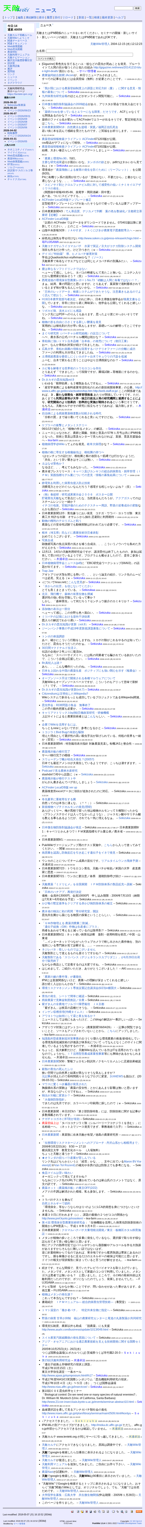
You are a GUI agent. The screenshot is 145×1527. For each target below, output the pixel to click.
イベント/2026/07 (17, 124)
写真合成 (47, 540)
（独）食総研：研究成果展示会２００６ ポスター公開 (77, 494)
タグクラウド (14, 82)
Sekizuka (48, 766)
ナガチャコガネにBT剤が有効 (61, 1118)
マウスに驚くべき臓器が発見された (64, 1084)
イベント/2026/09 (17, 119)
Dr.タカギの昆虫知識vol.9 (58, 379)
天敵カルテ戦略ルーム (19, 35)
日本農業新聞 (50, 1061)
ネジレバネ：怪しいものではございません (69, 949)
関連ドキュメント (17, 43)
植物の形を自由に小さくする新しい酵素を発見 (71, 322)
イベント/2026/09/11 (18, 116)
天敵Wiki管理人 (100, 43)
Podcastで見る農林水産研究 (60, 770)
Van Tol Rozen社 (65, 1165)
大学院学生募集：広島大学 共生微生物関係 (70, 1494)
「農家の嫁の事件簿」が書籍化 (62, 976)
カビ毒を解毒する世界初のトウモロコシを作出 (71, 368)
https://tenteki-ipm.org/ (20, 94)
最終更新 (107, 17)
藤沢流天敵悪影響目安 (19, 60)
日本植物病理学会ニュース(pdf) (62, 563)
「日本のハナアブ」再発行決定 (62, 891)
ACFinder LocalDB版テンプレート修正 (66, 199)
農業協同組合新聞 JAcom (58, 75)
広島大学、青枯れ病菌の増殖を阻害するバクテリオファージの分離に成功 (88, 348)
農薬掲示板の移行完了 (56, 751)
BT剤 (13, 164)
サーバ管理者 (19, 1524)
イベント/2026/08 (17, 121)
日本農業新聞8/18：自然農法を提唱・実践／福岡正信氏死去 (80, 127)
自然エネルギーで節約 (56, 1203)
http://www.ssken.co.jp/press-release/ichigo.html (109, 238)
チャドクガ (16, 179)
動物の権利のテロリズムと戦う (62, 520)
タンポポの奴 (95, 162)
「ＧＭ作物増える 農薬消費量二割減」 (66, 923)
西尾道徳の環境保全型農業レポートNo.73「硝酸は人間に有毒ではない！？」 (91, 280)
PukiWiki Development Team (129, 1523)
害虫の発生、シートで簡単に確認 (63, 996)
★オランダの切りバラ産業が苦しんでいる (69, 1157)
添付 (57, 17)
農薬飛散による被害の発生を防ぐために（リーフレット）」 (94, 169)
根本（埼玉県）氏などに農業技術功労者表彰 (70, 532)
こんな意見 (75, 582)
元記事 (46, 1076)
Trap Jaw (47, 570)
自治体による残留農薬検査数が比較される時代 (71, 413)
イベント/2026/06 (17, 127)
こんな (91, 716)
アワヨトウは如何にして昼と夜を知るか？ (69, 1015)
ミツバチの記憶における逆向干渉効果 (66, 616)
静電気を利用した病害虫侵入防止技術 (66, 482)
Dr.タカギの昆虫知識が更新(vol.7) (63, 689)
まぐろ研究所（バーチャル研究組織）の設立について (76, 333)
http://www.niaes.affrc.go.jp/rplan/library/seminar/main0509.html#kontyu (86, 1413)
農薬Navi (47, 1471)
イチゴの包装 (50, 505)
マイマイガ (16, 152)
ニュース (46, 10)
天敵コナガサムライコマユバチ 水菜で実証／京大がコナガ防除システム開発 (91, 246)
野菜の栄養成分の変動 (124, 505)
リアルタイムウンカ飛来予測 (119, 860)
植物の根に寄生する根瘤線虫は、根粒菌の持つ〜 (73, 452)
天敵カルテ (49, 1444)
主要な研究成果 (52, 162)
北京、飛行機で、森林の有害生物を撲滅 (67, 593)
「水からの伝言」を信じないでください (67, 586)
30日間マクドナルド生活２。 (60, 647)
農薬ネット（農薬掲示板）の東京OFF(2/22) (69, 1187)
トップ (8, 17)
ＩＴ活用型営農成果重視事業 (85, 1053)
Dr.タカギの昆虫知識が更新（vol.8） (65, 624)
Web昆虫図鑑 (14, 49)
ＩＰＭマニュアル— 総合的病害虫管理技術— (84, 1301)
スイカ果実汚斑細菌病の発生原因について (69, 1337)
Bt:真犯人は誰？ (52, 662)
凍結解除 (31, 17)
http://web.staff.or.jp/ (105, 390)
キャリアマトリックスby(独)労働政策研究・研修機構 (75, 712)
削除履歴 (12, 133)
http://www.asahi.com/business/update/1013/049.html (75, 1329)
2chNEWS (116, 1076)
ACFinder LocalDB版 (55, 218)
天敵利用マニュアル (54, 1464)
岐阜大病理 (94, 444)
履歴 (49, 17)
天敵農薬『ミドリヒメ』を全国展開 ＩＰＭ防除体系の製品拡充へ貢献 (87, 884)
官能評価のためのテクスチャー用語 (84, 505)
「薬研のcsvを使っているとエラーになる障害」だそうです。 (81, 111)
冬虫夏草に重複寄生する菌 (59, 799)
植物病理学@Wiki (53, 444)
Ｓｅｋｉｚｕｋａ (86, 1420)
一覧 (89, 17)
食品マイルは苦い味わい (57, 1172)
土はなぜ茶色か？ (53, 463)
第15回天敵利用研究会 (56, 1360)
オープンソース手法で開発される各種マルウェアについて (78, 678)
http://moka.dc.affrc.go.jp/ (106, 1424)
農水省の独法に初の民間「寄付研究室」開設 (70, 911)
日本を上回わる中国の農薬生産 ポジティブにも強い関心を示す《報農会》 (90, 670)
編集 (20, 17)
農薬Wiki (12, 51)
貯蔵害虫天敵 (50, 498)
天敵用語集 (13, 65)
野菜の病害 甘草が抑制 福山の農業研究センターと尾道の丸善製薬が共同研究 (92, 1318)
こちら (49, 123)
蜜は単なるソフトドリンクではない (64, 268)
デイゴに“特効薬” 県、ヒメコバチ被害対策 (69, 253)
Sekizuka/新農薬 (16, 105)
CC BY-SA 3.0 (136, 1521)
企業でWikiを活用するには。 (60, 724)
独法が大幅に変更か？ (56, 1095)
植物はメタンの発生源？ (57, 1294)
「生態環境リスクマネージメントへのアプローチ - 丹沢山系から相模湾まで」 (91, 1142)
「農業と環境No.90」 (55, 158)
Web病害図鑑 (14, 46)
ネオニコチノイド (20, 149)
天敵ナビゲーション (18, 57)
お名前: (41, 50)
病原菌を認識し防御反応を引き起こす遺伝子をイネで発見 (78, 852)
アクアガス (122, 498)
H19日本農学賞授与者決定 (59, 299)
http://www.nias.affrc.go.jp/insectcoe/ (64, 1386)
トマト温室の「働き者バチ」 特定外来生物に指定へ (76, 1310)
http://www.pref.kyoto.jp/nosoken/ (62, 1218)
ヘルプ (119, 17)
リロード (68, 17)
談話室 (11, 63)
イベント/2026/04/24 (19, 135)
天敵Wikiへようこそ (18, 37)
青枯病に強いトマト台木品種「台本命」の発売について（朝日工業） (86, 341)
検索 (97, 17)
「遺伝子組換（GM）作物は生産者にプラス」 (71, 926)
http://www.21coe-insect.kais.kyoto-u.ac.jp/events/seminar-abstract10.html (88, 1401)
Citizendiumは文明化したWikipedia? (65, 693)
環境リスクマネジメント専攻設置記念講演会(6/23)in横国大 (79, 987)
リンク (11, 74)
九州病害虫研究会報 (54, 96)
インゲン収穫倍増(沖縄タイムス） (63, 1011)
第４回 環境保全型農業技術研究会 (63, 1222)
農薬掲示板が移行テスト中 (59, 778)
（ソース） (97, 257)
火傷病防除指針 (55, 1099)
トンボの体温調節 (53, 636)
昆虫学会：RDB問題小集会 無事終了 (66, 705)
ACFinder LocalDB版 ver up (59, 787)
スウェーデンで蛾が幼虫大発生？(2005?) (68, 759)
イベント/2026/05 (17, 141)
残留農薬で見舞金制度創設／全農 (63, 1000)
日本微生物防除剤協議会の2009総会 (65, 104)
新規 (81, 17)
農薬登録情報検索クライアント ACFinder (68, 138)
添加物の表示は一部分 (56, 608)
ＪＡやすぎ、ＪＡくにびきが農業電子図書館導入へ (99, 230)
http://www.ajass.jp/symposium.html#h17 (67, 1375)
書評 (9, 68)
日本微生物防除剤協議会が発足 (62, 827)
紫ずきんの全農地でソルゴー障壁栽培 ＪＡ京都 (73, 1004)
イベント (12, 79)
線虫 (13, 176)
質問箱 (11, 71)
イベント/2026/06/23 (19, 110)
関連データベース (17, 40)
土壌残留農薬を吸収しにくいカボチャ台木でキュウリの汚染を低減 (84, 356)
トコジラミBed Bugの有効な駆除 (63, 732)
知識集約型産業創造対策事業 (60, 1038)
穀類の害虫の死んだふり (57, 1069)
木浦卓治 (117, 1428)
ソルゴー (15, 167)
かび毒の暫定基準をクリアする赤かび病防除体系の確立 (77, 903)
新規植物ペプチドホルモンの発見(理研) (67, 806)
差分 (42, 17)
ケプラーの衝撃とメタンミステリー (64, 425)
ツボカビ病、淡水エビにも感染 (62, 310)
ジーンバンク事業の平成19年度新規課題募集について (76, 628)
